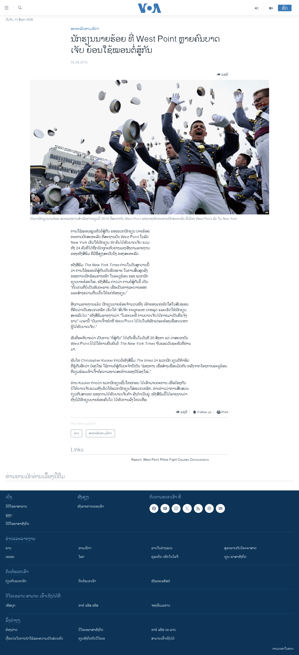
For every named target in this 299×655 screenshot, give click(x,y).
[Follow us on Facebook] (154, 508)
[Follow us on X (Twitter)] (187, 508)
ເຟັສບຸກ (10, 605)
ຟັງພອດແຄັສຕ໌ (160, 581)
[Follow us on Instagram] (176, 508)
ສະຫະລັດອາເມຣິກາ (85, 29)
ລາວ (8, 548)
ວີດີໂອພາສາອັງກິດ (17, 523)
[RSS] (198, 508)
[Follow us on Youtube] (164, 508)
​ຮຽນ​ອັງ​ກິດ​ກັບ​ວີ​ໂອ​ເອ (91, 638)
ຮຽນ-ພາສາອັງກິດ (235, 556)
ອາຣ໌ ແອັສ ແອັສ (88, 605)
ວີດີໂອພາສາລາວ (16, 506)
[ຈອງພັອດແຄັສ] (220, 508)
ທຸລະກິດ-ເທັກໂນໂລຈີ (164, 556)
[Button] (222, 74)
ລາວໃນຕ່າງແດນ (161, 548)
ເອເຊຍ (10, 556)
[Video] (271, 8)
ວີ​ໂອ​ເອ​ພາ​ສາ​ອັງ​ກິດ (90, 629)
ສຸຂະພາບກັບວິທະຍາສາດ (240, 548)
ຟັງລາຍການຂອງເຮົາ (91, 506)
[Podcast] (209, 508)
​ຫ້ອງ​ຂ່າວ (12, 629)
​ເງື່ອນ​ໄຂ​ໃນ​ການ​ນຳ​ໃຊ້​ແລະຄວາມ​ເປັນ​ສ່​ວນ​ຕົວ (34, 638)
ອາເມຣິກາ (84, 548)
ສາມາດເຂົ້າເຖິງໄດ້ (162, 638)
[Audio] (257, 8)
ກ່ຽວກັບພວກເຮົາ (16, 581)
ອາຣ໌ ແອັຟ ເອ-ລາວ (163, 629)
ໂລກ (81, 556)
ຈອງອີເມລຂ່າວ (160, 605)
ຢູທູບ (9, 515)
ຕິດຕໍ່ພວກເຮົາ (87, 581)
